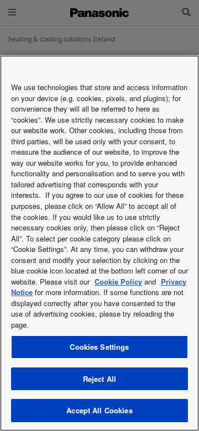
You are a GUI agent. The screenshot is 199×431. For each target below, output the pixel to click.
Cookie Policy (118, 281)
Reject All (99, 379)
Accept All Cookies (99, 410)
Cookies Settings (99, 346)
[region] (99, 243)
